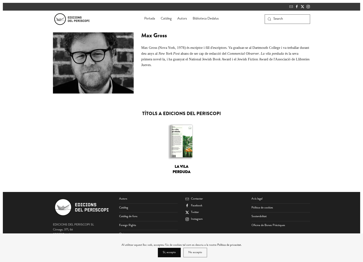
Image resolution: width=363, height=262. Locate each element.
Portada (149, 19)
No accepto (195, 252)
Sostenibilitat (259, 216)
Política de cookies (262, 207)
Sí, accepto (169, 252)
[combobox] (287, 19)
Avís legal (256, 198)
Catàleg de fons (128, 216)
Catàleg (166, 19)
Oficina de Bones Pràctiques (268, 225)
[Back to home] (72, 19)
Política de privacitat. (229, 245)
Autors (182, 19)
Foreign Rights (127, 225)
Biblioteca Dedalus (206, 19)
